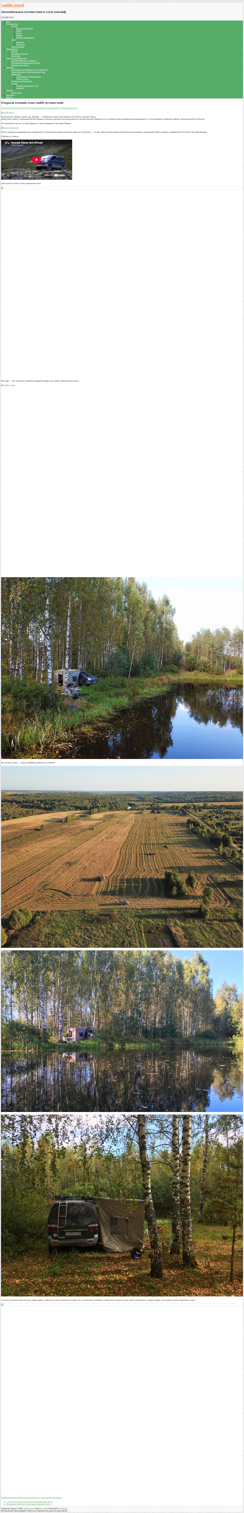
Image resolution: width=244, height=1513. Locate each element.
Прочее (9, 90)
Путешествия (12, 24)
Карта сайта (16, 93)
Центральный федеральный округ (26, 63)
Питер (19, 33)
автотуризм (12, 1497)
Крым (18, 31)
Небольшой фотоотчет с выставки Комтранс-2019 (29, 1504)
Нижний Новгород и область (23, 60)
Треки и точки (22, 79)
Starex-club (15, 56)
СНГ (13, 40)
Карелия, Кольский (24, 28)
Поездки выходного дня (16, 58)
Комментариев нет (69, 108)
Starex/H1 (20, 88)
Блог (8, 22)
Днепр (20, 1497)
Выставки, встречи (19, 54)
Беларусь (20, 42)
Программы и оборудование (28, 77)
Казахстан (20, 44)
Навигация (16, 74)
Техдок (14, 83)
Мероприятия (12, 49)
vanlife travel (12, 5)
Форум (9, 97)
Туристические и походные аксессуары (28, 72)
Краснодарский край (25, 38)
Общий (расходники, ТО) (27, 86)
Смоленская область (53, 1497)
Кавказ (19, 35)
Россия (14, 26)
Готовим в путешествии (21, 81)
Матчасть (10, 67)
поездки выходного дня (34, 1497)
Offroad (14, 51)
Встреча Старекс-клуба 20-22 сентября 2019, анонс (29, 1502)
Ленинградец (7, 108)
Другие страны (17, 47)
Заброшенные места (19, 65)
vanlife (3, 1497)
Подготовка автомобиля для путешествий (29, 70)
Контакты (10, 95)
